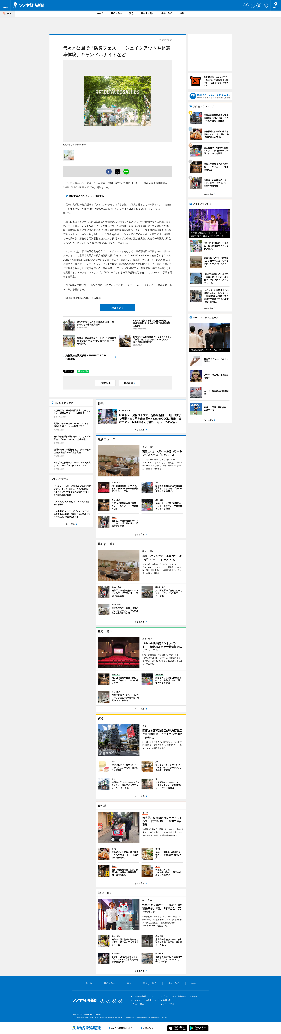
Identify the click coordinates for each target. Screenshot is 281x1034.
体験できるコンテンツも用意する (86, 196)
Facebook (246, 5)
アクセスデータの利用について (145, 1000)
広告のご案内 (138, 1004)
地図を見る (117, 307)
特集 (182, 13)
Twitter (252, 5)
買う (131, 13)
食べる (100, 13)
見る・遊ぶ (116, 13)
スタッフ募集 (168, 1004)
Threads (265, 5)
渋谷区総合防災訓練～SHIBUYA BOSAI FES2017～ (86, 357)
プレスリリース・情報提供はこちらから (180, 996)
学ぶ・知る (166, 13)
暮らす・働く (147, 13)
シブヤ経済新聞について (142, 996)
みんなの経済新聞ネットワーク (86, 1028)
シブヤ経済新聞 (28, 5)
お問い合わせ (168, 1000)
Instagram (258, 5)
